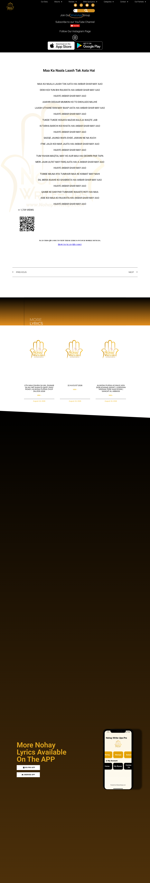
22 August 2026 (75, 385)
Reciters (71, 2)
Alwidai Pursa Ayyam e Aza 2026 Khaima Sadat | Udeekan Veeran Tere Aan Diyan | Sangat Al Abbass (111, 388)
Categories (108, 2)
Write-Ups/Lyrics (89, 2)
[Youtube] (87, 5)
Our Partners (139, 2)
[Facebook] (75, 5)
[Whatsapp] (81, 5)
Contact (123, 2)
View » (39, 395)
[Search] (86, 10)
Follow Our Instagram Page (75, 31)
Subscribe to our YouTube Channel (75, 22)
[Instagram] (93, 5)
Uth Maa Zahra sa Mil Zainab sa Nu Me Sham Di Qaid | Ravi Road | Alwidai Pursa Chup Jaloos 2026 (39, 388)
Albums (57, 2)
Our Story (44, 2)
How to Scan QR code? (70, 244)
